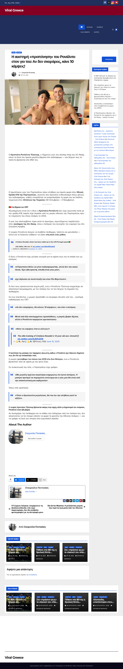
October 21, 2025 (35, 249)
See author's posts (34, 438)
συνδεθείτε (33, 575)
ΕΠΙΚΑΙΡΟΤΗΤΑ (103, 597)
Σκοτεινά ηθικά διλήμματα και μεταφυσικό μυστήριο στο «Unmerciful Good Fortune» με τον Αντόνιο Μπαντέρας (104, 144)
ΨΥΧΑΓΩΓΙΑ (79, 547)
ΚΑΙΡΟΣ (96, 32)
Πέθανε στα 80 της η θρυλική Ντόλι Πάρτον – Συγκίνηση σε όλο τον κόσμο (105, 96)
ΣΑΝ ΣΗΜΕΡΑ (85, 32)
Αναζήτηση (109, 59)
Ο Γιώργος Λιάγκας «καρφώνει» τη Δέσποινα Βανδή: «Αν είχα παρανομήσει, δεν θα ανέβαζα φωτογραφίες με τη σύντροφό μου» (27, 509)
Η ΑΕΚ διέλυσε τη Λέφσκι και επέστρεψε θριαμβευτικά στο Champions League (105, 78)
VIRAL (13, 52)
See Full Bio (30, 492)
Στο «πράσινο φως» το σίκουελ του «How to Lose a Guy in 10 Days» (104, 87)
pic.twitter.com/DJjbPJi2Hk (30, 339)
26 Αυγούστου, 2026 (45, 605)
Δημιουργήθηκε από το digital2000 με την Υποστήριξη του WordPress (51, 666)
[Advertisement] (42, 29)
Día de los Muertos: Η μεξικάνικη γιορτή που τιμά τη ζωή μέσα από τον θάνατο (65, 507)
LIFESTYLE (39, 547)
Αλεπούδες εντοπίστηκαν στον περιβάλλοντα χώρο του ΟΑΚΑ (104, 106)
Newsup (79, 666)
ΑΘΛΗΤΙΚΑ (16, 547)
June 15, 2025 (53, 341)
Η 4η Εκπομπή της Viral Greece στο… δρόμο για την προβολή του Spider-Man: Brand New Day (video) (105, 181)
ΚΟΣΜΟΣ (100, 27)
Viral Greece (14, 10)
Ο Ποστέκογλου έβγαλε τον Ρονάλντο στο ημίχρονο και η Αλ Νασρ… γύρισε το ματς (105, 115)
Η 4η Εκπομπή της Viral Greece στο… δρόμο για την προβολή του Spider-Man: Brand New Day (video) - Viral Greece (105, 197)
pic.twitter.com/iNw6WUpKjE (44, 246)
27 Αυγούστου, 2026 (17, 605)
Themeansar (89, 666)
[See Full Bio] (36, 491)
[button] (113, 30)
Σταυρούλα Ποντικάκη (28, 72)
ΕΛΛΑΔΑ (90, 27)
